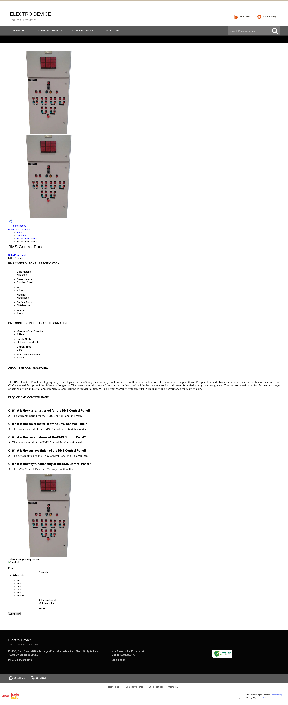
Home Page (20, 30)
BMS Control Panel (27, 238)
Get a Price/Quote (17, 255)
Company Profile (50, 30)
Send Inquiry (19, 225)
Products (21, 235)
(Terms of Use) (276, 695)
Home (20, 232)
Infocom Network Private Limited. (269, 698)
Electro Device (30, 16)
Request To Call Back (19, 229)
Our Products (82, 30)
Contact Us (111, 30)
